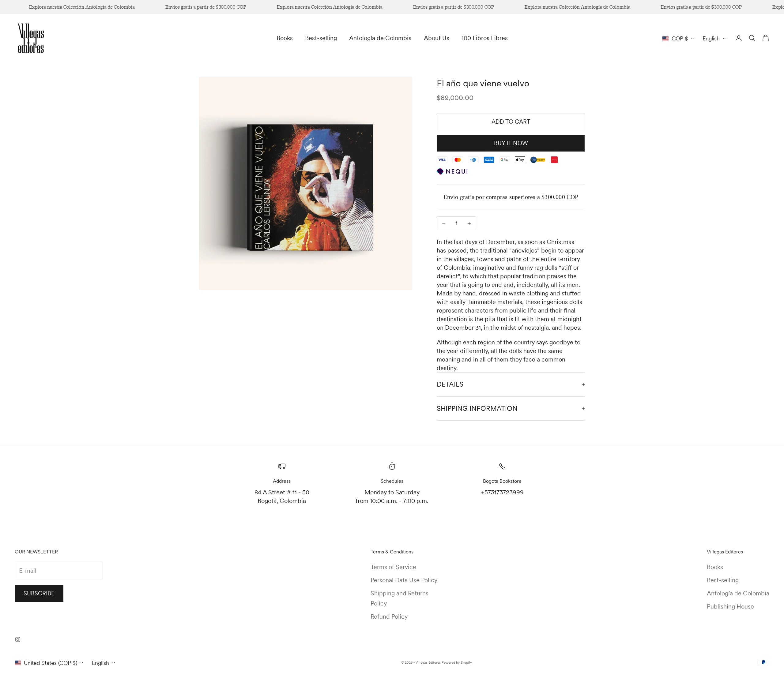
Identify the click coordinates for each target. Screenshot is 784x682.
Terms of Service (393, 567)
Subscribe (39, 593)
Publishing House (730, 606)
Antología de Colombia (380, 38)
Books (285, 38)
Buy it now (511, 143)
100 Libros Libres (485, 38)
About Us (436, 38)
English (711, 38)
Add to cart (511, 121)
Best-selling (321, 38)
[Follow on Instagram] (18, 639)
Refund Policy (389, 616)
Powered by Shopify (457, 662)
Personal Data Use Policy (404, 580)
